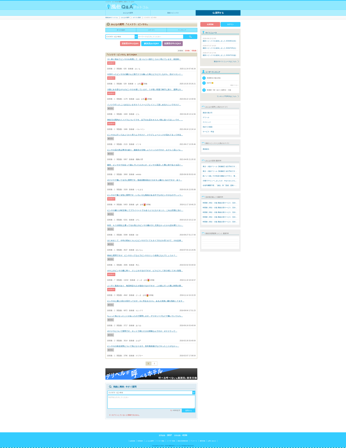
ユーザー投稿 (171, 441)
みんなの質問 (128, 13)
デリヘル (206, 117)
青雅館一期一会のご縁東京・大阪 (217, 90)
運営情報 (202, 441)
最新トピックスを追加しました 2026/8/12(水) (219, 40)
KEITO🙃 (221, 84)
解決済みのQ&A (151, 43)
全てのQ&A (121, 30)
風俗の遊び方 (207, 113)
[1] (190, 36)
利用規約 (140, 441)
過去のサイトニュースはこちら (225, 61)
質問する (219, 13)
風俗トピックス (173, 13)
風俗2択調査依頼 (183, 441)
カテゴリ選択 (137, 17)
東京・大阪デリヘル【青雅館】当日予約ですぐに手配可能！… (221, 166)
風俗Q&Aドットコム (111, 17)
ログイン (230, 24)
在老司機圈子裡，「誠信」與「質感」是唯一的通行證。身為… (221, 185)
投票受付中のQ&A (172, 43)
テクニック (207, 122)
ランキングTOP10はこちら (227, 96)
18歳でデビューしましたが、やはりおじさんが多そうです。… (221, 181)
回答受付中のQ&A (130, 43)
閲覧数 (194, 51)
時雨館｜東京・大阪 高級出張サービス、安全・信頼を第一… (221, 203)
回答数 (187, 51)
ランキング (182, 30)
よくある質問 (150, 441)
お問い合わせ (212, 441)
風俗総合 (206, 149)
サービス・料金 (208, 132)
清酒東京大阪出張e (212, 78)
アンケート (193, 441)
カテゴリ (151, 30)
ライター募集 (160, 441)
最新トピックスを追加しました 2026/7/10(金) (219, 54)
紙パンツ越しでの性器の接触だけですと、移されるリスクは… (221, 176)
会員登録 (210, 24)
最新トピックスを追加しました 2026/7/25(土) (219, 47)
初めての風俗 (207, 127)
